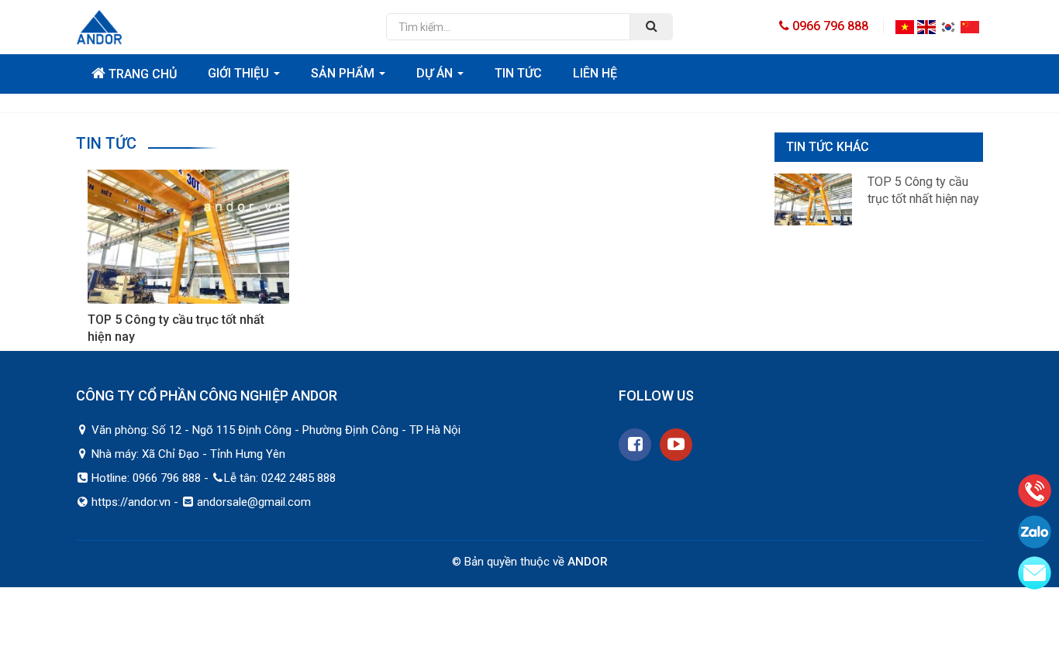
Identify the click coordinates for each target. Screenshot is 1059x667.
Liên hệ (595, 73)
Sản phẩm (344, 73)
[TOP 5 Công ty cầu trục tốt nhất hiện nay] (188, 236)
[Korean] (948, 26)
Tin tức (518, 73)
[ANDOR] (219, 27)
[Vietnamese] (904, 26)
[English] (926, 26)
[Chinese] (970, 26)
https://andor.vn (131, 502)
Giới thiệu (240, 73)
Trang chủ (141, 74)
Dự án (436, 73)
